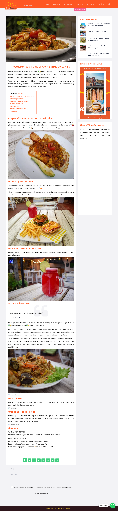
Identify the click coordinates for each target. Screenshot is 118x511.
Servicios (101, 4)
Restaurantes (68, 4)
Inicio (47, 4)
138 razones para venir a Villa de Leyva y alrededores (99, 25)
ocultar (20, 93)
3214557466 (20, 432)
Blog (110, 4)
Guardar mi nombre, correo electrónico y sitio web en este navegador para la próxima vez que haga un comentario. (42, 489)
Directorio (56, 4)
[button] (112, 505)
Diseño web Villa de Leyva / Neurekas (59, 508)
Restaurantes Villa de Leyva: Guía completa (98, 54)
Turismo (80, 4)
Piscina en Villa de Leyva (97, 31)
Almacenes (91, 4)
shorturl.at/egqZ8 (19, 438)
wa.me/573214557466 (44, 447)
